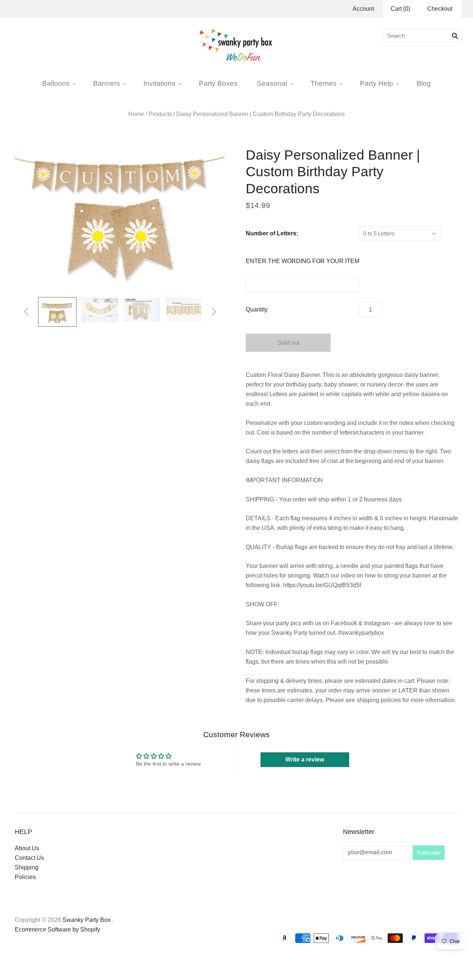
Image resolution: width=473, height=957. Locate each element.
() (400, 9)
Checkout (439, 9)
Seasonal (272, 83)
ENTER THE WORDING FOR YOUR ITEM (302, 261)
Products (160, 114)
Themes (323, 83)
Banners (106, 83)
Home (136, 114)
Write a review (304, 759)
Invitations (159, 83)
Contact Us (29, 858)
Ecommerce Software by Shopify (57, 929)
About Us (27, 848)
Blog (423, 83)
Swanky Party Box (86, 920)
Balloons (56, 83)
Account (363, 9)
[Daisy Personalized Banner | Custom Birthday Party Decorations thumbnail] (57, 312)
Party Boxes (218, 83)
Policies (25, 877)
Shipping (26, 867)
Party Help (376, 83)
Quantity (257, 309)
